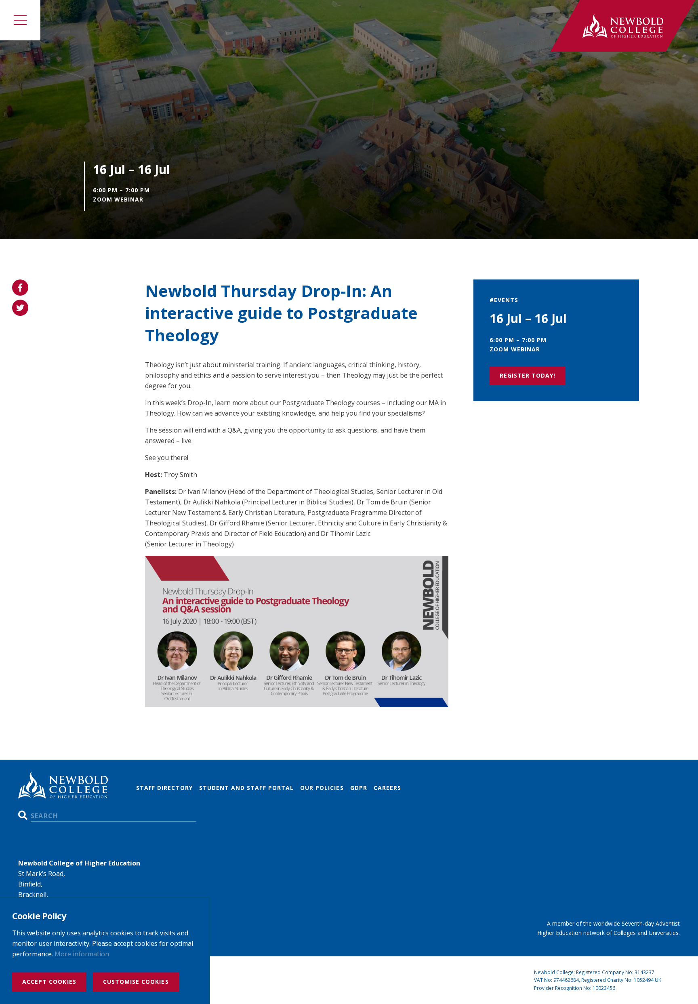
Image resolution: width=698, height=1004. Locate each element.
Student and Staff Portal (246, 788)
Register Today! (528, 375)
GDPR (358, 788)
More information (82, 953)
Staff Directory (164, 788)
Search (22, 815)
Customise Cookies (136, 981)
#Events (504, 300)
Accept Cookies (49, 981)
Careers (387, 788)
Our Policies (322, 788)
